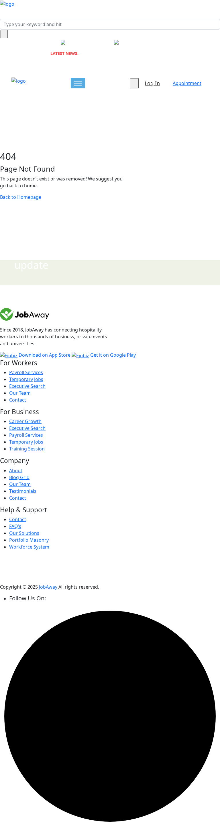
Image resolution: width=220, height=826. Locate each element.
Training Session (27, 449)
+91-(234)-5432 (91, 42)
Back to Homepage (20, 197)
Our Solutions (24, 533)
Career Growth (25, 421)
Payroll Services (26, 372)
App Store (45, 355)
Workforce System (29, 547)
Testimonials (22, 491)
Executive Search (27, 386)
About (15, 470)
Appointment (187, 83)
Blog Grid (19, 477)
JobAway (48, 587)
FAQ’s (15, 526)
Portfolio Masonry (29, 540)
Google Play (113, 355)
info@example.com (150, 42)
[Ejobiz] (7, 3)
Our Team (20, 393)
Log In (152, 83)
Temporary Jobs (26, 379)
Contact (17, 400)
